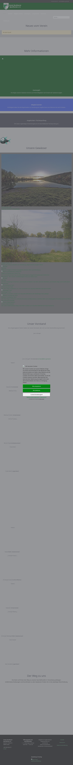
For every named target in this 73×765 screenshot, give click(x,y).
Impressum (43, 397)
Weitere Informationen (33, 397)
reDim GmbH (41, 399)
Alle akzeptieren (36, 386)
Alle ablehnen (36, 390)
